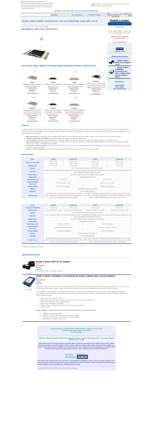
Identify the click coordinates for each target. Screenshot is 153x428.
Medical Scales (39, 29)
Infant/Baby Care (62, 347)
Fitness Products (69, 345)
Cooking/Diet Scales (109, 347)
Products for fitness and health (93, 362)
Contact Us (84, 338)
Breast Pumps (106, 343)
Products (77, 338)
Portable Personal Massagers (54, 348)
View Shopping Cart (75, 360)
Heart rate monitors (99, 360)
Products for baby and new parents (59, 362)
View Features (119, 81)
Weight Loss (110, 345)
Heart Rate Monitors (71, 343)
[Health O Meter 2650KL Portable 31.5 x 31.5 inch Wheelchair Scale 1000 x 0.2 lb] (36, 48)
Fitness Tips (58, 360)
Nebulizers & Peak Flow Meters (55, 345)
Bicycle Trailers (77, 348)
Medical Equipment (27, 29)
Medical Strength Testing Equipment (93, 347)
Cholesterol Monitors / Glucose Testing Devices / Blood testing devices (56, 364)
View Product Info (32, 93)
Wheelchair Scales (52, 29)
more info (29, 273)
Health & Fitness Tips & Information (64, 338)
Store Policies (92, 338)
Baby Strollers (92, 345)
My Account (45, 360)
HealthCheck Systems (87, 360)
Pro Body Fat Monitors (59, 343)
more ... (46, 26)
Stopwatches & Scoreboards (90, 348)
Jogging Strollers (67, 348)
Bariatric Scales (81, 343)
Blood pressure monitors (77, 362)
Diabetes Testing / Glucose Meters (47, 347)
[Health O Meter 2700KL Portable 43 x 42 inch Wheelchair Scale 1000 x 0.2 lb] (53, 75)
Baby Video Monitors (81, 345)
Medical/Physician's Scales (75, 347)
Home (98, 338)
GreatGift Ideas (103, 348)
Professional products (109, 362)
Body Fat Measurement (45, 343)
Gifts (78, 364)
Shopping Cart (50, 338)
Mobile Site (42, 338)
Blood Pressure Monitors (94, 343)
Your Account (104, 338)
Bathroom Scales (101, 345)
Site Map (81, 339)
